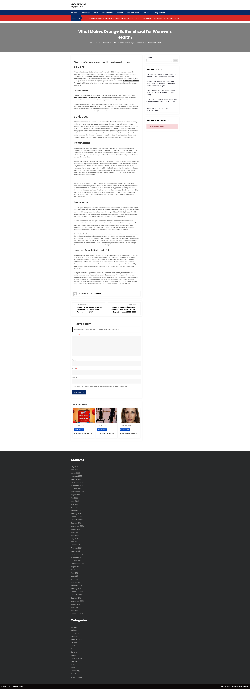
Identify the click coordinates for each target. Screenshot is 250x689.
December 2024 (77, 517)
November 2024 (77, 520)
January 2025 (76, 513)
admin (98, 294)
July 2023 (74, 570)
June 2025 (75, 501)
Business (74, 13)
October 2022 (76, 598)
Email (74, 369)
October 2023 (76, 560)
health (73, 655)
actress (74, 627)
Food (73, 646)
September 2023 (77, 563)
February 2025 (76, 510)
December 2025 (77, 482)
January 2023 (76, 589)
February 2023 (76, 585)
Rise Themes (244, 686)
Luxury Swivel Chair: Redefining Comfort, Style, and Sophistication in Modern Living (162, 92)
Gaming (74, 652)
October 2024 (76, 523)
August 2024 (75, 529)
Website (75, 378)
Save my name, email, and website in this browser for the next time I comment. (101, 387)
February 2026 (76, 476)
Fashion (120, 13)
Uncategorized (76, 677)
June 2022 (75, 610)
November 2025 (77, 485)
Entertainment (107, 13)
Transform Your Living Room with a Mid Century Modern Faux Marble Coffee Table (161, 101)
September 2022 (77, 601)
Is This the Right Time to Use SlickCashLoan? (157, 109)
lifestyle (74, 661)
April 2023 (74, 579)
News (96, 13)
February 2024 (76, 548)
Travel (73, 674)
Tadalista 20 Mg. (95, 106)
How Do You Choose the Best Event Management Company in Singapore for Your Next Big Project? (176, 18)
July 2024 (74, 532)
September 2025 (77, 492)
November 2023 (77, 557)
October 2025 (76, 488)
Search (149, 57)
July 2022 (74, 607)
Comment (76, 335)
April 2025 (74, 507)
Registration (160, 13)
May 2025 (74, 504)
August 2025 (75, 495)
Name (74, 360)
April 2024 (75, 542)
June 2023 (75, 573)
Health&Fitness (133, 13)
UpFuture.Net (78, 4)
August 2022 (75, 604)
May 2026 (74, 467)
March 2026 (75, 473)
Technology (85, 13)
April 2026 (74, 470)
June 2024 (75, 535)
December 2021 (77, 614)
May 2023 (74, 576)
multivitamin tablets (82, 98)
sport (73, 668)
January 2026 (76, 479)
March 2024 (75, 545)
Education (74, 636)
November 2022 (77, 595)
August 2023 (75, 567)
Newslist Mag (226, 686)
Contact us (147, 13)
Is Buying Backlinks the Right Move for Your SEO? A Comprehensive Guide (114, 18)
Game (73, 649)
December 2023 (77, 554)
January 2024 (76, 551)
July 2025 (74, 498)
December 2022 (77, 592)
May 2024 (74, 538)
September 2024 (77, 526)
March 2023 (75, 582)
